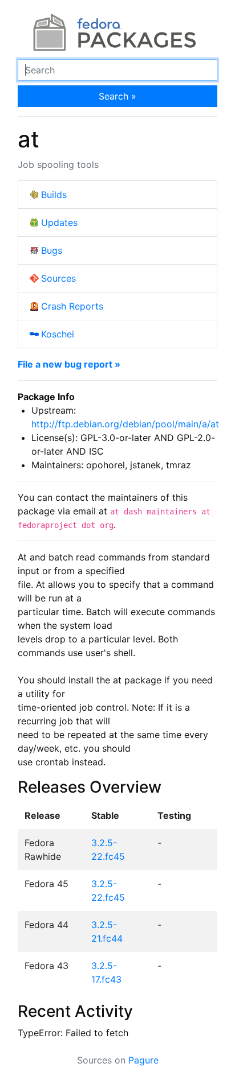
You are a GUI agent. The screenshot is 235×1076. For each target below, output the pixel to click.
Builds (54, 194)
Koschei (57, 334)
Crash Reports (72, 306)
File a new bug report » (69, 364)
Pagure (143, 1060)
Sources (58, 278)
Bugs (51, 250)
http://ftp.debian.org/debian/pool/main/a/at (125, 424)
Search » (117, 96)
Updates (59, 222)
